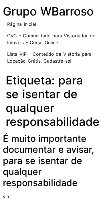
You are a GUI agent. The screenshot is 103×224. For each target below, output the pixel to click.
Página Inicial (21, 24)
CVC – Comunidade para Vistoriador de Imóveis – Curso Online (51, 39)
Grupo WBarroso (48, 11)
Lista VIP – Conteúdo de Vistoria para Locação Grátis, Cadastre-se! (49, 57)
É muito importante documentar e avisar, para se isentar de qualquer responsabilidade (48, 160)
